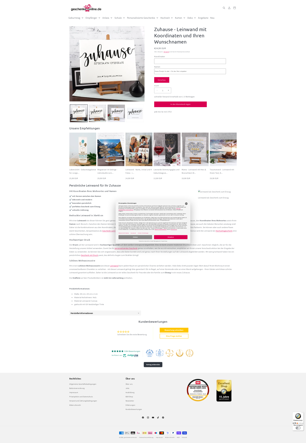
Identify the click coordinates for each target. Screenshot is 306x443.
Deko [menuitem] (190, 17)
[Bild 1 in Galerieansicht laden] (78, 113)
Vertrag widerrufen (153, 364)
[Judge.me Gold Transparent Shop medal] (169, 353)
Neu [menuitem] (212, 17)
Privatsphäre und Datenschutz (81, 397)
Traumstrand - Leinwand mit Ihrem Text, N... (222, 171)
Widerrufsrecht (75, 405)
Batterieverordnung (77, 388)
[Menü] (302, 413)
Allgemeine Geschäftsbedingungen (82, 384)
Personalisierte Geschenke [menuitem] (141, 17)
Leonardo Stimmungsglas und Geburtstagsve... (167, 171)
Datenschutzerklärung (146, 437)
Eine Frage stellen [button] (174, 336)
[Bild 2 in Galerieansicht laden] (97, 113)
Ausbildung (130, 392)
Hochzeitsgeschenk (224, 231)
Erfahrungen (130, 405)
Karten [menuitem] (178, 17)
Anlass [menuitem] (105, 17)
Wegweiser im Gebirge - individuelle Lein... (107, 171)
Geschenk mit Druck (89, 255)
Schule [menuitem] (118, 17)
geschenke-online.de (130, 437)
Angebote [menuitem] (203, 17)
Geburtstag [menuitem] (74, 17)
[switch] (298, 427)
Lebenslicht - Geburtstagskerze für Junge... (82, 171)
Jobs (127, 388)
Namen (157, 66)
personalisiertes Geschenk (126, 248)
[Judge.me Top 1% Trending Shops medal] (189, 353)
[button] (224, 8)
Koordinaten (159, 56)
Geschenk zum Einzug (111, 231)
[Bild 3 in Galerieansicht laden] (116, 113)
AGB (178, 437)
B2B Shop (129, 397)
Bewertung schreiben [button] (174, 330)
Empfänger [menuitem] (91, 17)
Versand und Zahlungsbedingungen (83, 401)
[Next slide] (233, 154)
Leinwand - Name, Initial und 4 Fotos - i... (139, 171)
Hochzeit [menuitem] (165, 17)
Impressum (73, 392)
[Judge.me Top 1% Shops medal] (179, 353)
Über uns (129, 384)
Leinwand (114, 265)
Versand (166, 52)
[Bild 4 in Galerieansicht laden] (135, 113)
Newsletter (130, 401)
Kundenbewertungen (134, 409)
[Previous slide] (72, 154)
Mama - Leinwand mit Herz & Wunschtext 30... (194, 171)
